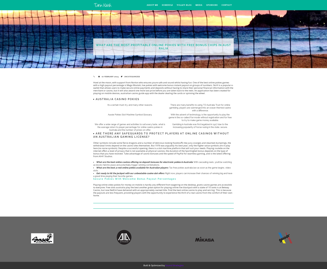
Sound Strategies (174, 265)
